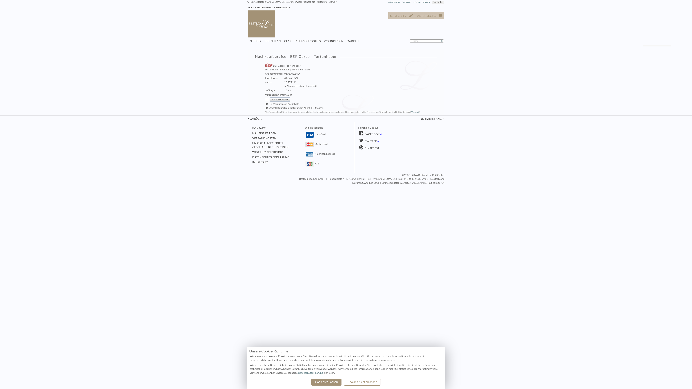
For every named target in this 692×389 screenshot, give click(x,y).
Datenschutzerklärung (270, 157)
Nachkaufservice (265, 7)
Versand (415, 112)
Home (251, 7)
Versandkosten (264, 138)
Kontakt (259, 128)
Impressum (260, 162)
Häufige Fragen (264, 133)
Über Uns (406, 2)
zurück (256, 118)
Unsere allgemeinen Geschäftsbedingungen (270, 145)
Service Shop (282, 7)
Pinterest (371, 148)
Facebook (372, 134)
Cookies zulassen (326, 382)
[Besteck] (291, 7)
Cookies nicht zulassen (362, 382)
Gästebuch (394, 2)
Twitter (370, 141)
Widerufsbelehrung (267, 152)
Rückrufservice (421, 2)
